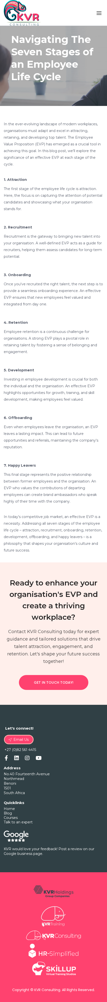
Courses (11, 817)
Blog (8, 813)
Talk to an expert (18, 822)
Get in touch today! (53, 682)
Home (9, 809)
